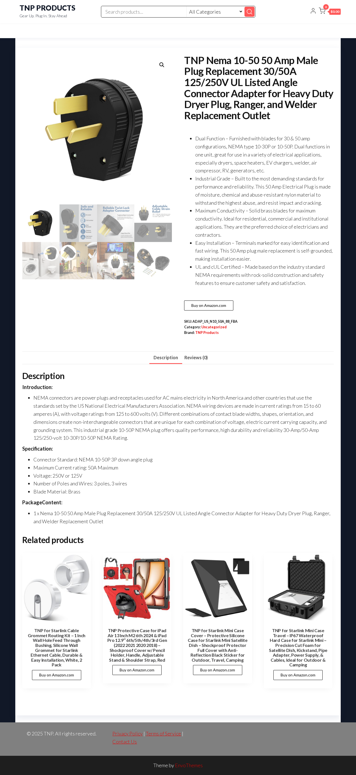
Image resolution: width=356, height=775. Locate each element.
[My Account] (313, 11)
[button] (330, 12)
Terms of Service (163, 733)
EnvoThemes (189, 765)
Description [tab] (166, 357)
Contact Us (124, 742)
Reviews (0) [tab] (196, 357)
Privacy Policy (127, 733)
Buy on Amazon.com (208, 305)
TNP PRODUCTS (47, 7)
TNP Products (207, 333)
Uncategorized (214, 327)
